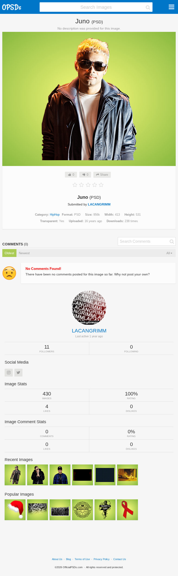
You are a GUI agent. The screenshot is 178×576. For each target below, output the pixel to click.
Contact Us (119, 559)
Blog (68, 559)
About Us (57, 559)
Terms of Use (82, 559)
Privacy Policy (102, 559)
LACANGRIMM (99, 204)
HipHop (55, 214)
